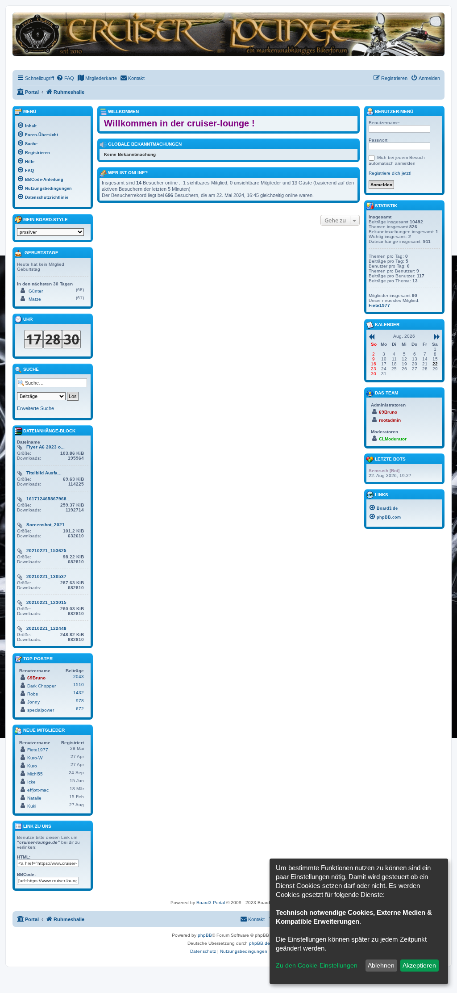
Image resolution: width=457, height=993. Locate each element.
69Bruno (36, 677)
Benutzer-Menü (393, 111)
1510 (78, 684)
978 (80, 700)
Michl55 (35, 773)
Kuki (31, 806)
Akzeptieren (419, 965)
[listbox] (50, 232)
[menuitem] (65, 78)
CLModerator (393, 438)
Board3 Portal (210, 902)
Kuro (32, 765)
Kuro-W (34, 757)
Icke (31, 781)
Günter (36, 291)
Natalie (34, 798)
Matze (35, 299)
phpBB (205, 935)
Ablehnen (381, 965)
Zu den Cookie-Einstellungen (316, 965)
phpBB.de (259, 943)
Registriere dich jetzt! (390, 173)
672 (80, 708)
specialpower (40, 710)
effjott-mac (38, 790)
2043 (78, 676)
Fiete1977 (37, 749)
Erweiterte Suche (35, 408)
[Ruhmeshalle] (228, 34)
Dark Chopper (41, 685)
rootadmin (390, 420)
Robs (32, 693)
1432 (78, 692)
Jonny (33, 702)
